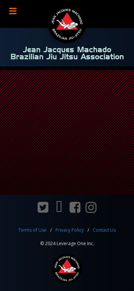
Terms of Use (32, 230)
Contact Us (104, 230)
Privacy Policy (69, 230)
